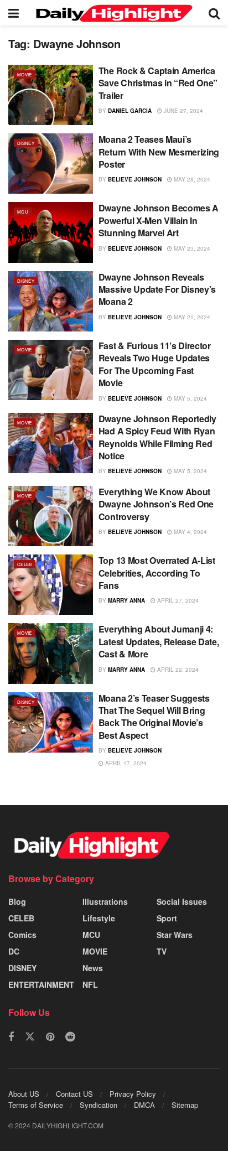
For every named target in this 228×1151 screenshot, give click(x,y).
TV (162, 951)
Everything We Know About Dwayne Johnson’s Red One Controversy (156, 504)
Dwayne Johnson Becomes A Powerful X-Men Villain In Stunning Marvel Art (159, 220)
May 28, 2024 (191, 179)
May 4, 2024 (189, 532)
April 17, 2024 (125, 763)
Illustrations (105, 901)
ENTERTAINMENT (41, 984)
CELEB (24, 564)
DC (13, 951)
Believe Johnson (135, 179)
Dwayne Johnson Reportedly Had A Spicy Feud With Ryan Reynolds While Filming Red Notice (157, 437)
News (92, 967)
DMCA (144, 1105)
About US (23, 1093)
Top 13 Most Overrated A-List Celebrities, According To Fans (157, 573)
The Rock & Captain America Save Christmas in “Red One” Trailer (158, 83)
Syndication (98, 1105)
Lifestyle (98, 918)
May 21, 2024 (191, 317)
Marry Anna (126, 600)
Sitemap (185, 1105)
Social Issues (182, 901)
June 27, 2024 (182, 111)
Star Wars (175, 934)
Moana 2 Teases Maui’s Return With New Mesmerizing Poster (159, 151)
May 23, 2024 (191, 248)
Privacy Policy (133, 1093)
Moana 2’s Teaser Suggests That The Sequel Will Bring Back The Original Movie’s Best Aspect (154, 717)
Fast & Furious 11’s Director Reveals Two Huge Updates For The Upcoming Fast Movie (155, 364)
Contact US (74, 1093)
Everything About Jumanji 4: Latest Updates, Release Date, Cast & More (159, 641)
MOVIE (24, 74)
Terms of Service (35, 1105)
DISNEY (25, 143)
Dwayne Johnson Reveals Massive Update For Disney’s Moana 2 (157, 289)
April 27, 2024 (177, 600)
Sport (167, 918)
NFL (90, 984)
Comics (22, 934)
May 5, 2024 (189, 398)
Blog (17, 901)
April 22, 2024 (177, 669)
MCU (22, 212)
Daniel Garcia (130, 111)
